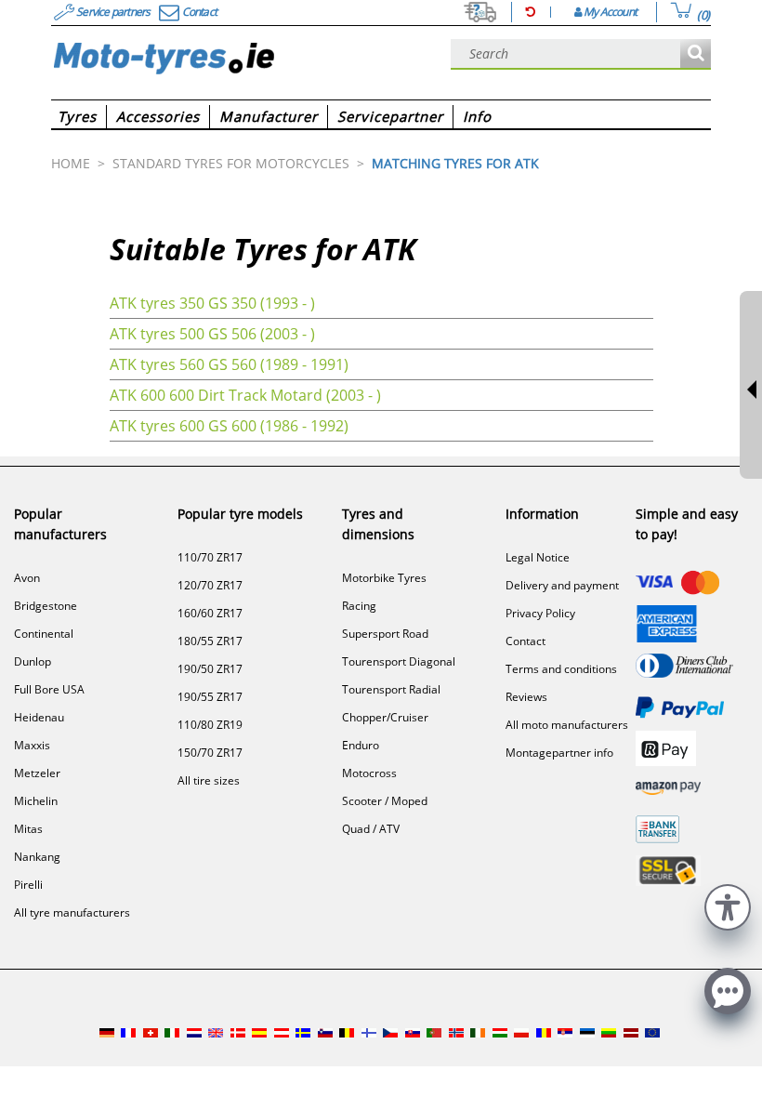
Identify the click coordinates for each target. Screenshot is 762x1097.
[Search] (695, 54)
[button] (727, 905)
